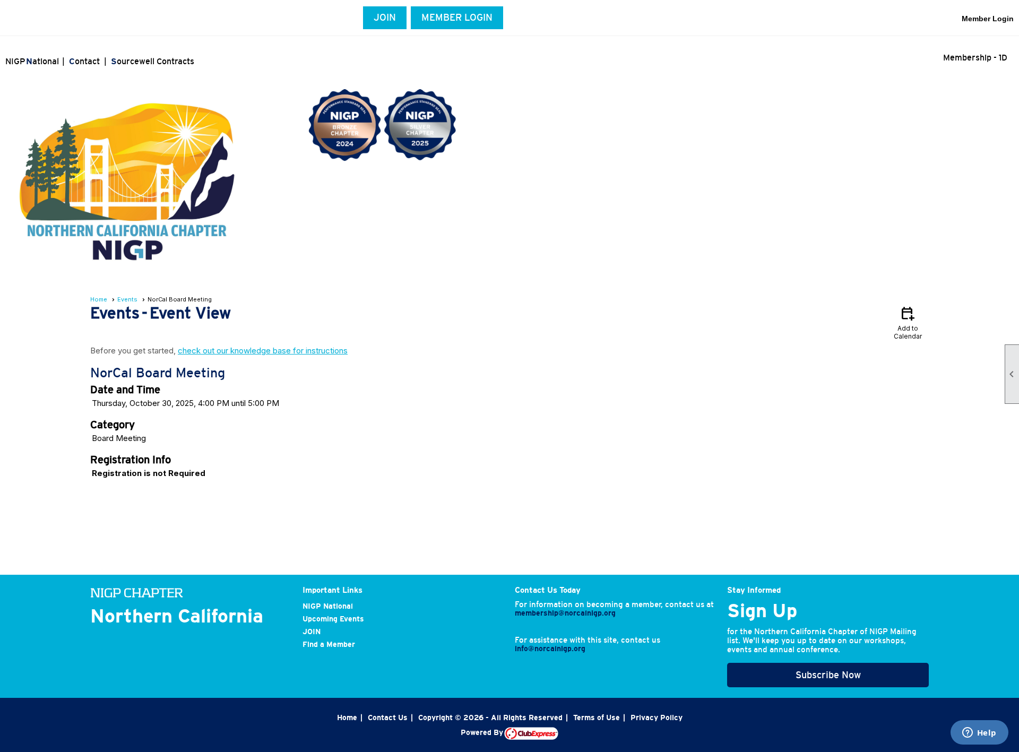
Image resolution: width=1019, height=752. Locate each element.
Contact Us (388, 717)
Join (385, 17)
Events (127, 299)
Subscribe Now (828, 675)
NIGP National (328, 606)
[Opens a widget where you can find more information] (979, 733)
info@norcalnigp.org (550, 648)
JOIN (312, 631)
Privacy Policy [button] (657, 717)
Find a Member (329, 644)
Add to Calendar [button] (908, 322)
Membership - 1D (975, 57)
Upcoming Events (333, 619)
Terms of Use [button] (596, 717)
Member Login (457, 17)
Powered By (482, 732)
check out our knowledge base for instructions (263, 350)
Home (98, 299)
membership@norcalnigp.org (565, 613)
